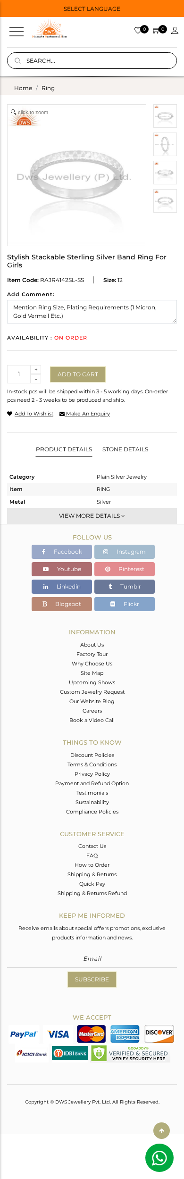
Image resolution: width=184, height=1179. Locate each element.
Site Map (92, 673)
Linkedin (68, 586)
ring (48, 87)
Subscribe (92, 979)
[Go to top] (161, 1130)
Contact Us (92, 846)
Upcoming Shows (92, 682)
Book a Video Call (92, 720)
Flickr (130, 603)
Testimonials (92, 792)
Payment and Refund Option (92, 783)
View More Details (90, 515)
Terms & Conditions (92, 764)
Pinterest (130, 569)
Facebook (67, 551)
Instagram (130, 551)
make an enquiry (87, 413)
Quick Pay (92, 883)
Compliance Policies (92, 811)
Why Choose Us (92, 663)
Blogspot (67, 603)
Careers (92, 710)
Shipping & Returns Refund (92, 893)
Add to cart (78, 374)
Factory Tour (92, 654)
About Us (92, 644)
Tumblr (130, 586)
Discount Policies (92, 755)
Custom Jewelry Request (92, 692)
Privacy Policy (92, 774)
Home (23, 87)
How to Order (92, 865)
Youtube (68, 569)
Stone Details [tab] (125, 449)
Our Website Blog (92, 701)
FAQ (92, 855)
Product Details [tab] (64, 449)
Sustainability (92, 802)
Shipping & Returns (92, 874)
